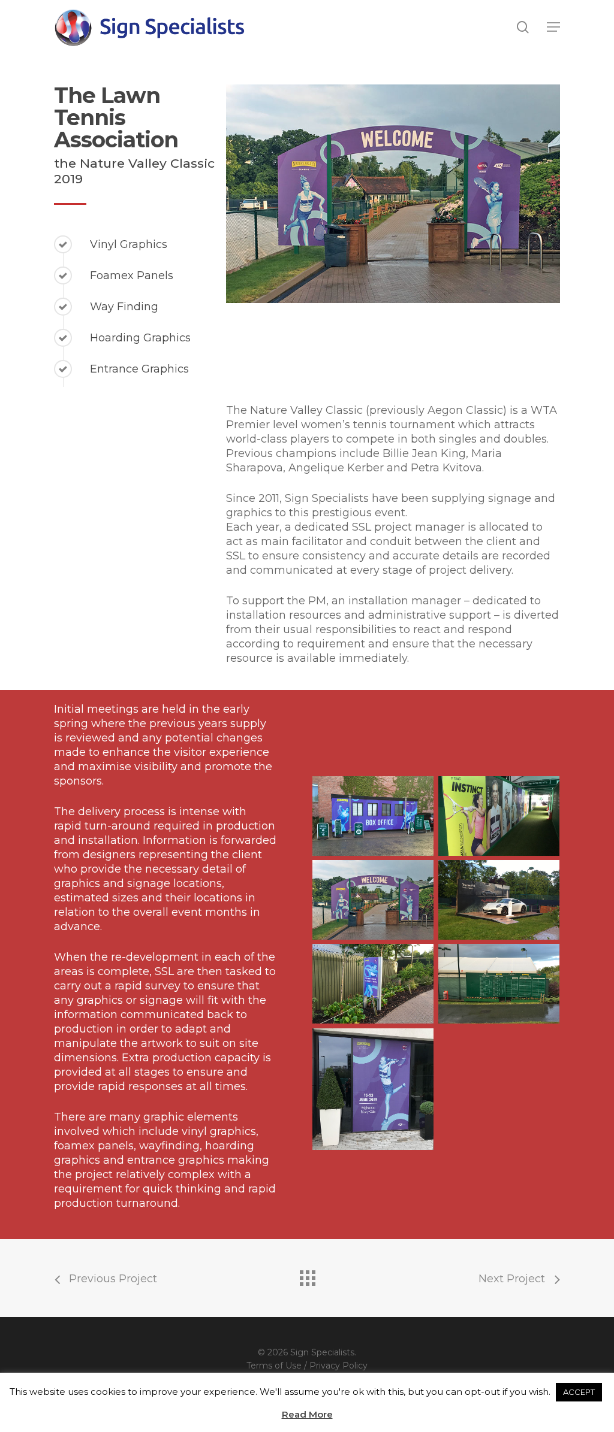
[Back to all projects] (307, 1275)
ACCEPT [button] (579, 1392)
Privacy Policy (338, 1365)
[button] (553, 27)
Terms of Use (274, 1365)
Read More (307, 1414)
